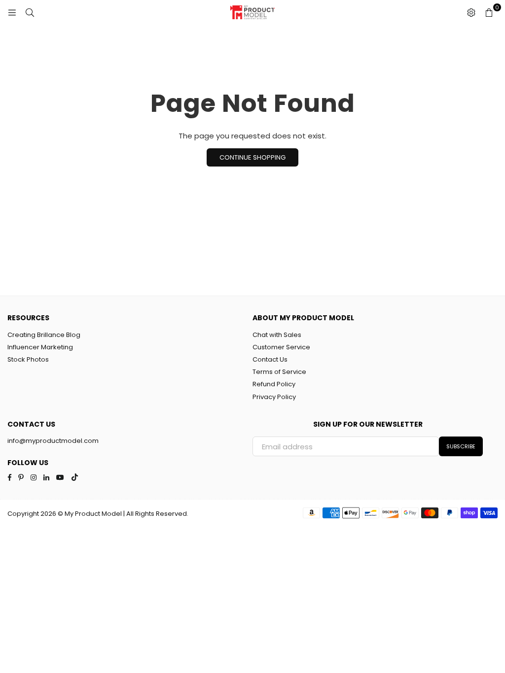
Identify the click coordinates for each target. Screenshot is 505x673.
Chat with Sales (276, 334)
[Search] (29, 12)
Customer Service (281, 347)
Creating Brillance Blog (43, 334)
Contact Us (270, 359)
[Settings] (471, 12)
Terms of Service (279, 371)
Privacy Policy (274, 397)
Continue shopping (252, 157)
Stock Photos (28, 359)
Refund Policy (273, 384)
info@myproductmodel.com (53, 440)
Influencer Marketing (40, 347)
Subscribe (460, 446)
